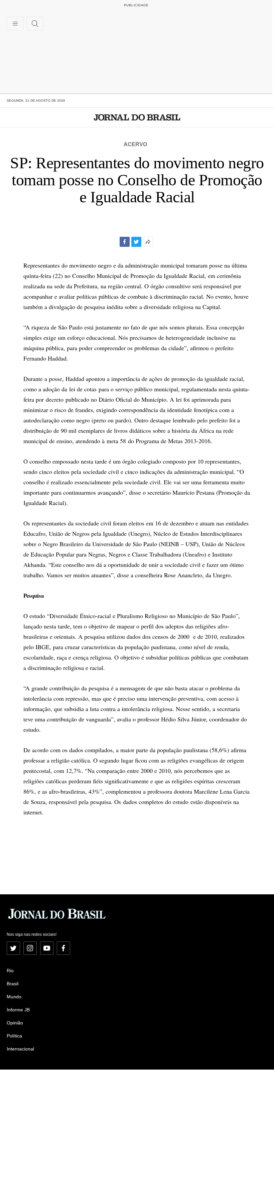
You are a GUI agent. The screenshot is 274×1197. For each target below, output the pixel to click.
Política (14, 1035)
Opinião (15, 1022)
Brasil (12, 983)
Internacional (20, 1049)
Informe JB (18, 1009)
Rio (10, 970)
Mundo (14, 996)
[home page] (137, 117)
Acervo (135, 144)
